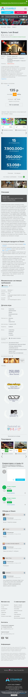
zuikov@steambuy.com (8, 633)
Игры (8, 27)
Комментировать (11, 493)
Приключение (12, 310)
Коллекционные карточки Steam (17, 344)
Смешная (11, 331)
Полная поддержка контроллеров (18, 349)
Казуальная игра (13, 314)
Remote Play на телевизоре (16, 353)
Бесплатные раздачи (19, 618)
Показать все (22, 361)
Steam (13, 27)
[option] (7, 124)
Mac (3, 250)
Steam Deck (12, 321)
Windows (9, 249)
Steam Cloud (12, 351)
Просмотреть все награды (14, 436)
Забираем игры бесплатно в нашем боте (14, 3)
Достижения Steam (14, 342)
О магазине (4, 608)
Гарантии (3, 612)
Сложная (11, 335)
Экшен (10, 312)
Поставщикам (4, 605)
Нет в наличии (14, 105)
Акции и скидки (18, 605)
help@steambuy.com (8, 629)
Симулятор (11, 309)
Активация (17, 173)
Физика (11, 333)
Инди (10, 315)
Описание (10, 173)
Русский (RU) (20, 670)
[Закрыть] (26, 1)
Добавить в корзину (8, 130)
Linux (7, 250)
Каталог (3, 610)
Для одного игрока (16, 338)
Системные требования (9, 177)
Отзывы (21, 177)
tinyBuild (11, 326)
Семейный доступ (13, 347)
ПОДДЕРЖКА (7, 12)
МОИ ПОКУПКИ (20, 12)
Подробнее (3, 78)
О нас (2, 607)
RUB (22, 16)
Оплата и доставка (6, 616)
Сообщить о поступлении (8, 83)
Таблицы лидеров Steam (15, 346)
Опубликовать (20, 479)
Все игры (3, 27)
